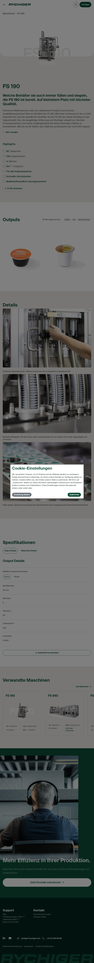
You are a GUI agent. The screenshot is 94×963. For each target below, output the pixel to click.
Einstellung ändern (22, 494)
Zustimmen (74, 494)
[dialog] (47, 481)
